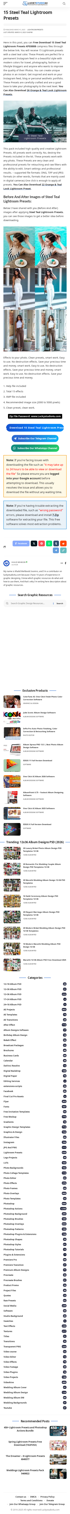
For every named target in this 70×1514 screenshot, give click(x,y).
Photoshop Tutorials (35, 1249)
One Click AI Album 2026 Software (39, 776)
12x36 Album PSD (29, 855)
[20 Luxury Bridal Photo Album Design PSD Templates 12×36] (12, 853)
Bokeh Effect (35, 1040)
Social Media (35, 1305)
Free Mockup (35, 1116)
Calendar (35, 1060)
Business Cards (35, 1055)
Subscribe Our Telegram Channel (37, 438)
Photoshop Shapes (35, 1239)
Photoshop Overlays (35, 1224)
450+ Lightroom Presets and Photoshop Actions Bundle (25, 1429)
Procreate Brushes (35, 1280)
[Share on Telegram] (56, 550)
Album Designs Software (33, 717)
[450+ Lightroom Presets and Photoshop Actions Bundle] (58, 1431)
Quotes (35, 1295)
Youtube (35, 1407)
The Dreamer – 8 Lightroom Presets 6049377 (25, 1458)
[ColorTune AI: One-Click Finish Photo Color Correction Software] (12, 701)
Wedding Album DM (35, 1397)
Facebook (35, 1091)
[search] (64, 3)
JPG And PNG (35, 1147)
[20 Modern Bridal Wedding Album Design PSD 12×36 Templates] (12, 933)
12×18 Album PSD (35, 984)
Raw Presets (35, 1300)
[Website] (61, 563)
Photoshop (35, 1203)
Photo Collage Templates (35, 1173)
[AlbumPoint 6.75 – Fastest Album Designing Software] (12, 797)
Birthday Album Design (35, 1035)
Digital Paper (35, 1076)
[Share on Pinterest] (41, 543)
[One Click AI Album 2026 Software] (12, 781)
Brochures (35, 1050)
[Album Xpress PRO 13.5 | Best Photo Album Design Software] (12, 749)
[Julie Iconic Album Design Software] (12, 717)
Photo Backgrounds (35, 1167)
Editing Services (35, 1081)
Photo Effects (35, 1183)
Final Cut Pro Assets (35, 1096)
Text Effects (35, 1326)
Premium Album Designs (35, 1270)
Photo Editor (28, 735)
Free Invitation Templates (35, 1111)
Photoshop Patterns (35, 1229)
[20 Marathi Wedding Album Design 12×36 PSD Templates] (12, 885)
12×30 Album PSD (35, 989)
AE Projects (35, 1009)
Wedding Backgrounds (35, 1402)
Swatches (35, 1321)
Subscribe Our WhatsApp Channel (37, 448)
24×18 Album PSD (35, 1004)
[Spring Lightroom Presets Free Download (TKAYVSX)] (58, 1445)
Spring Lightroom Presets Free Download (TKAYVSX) (25, 1443)
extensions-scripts (35, 1086)
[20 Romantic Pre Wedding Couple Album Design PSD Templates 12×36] (12, 869)
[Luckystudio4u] (35, 3)
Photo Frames (35, 1188)
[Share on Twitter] (34, 543)
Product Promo (35, 1285)
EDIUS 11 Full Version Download (37, 760)
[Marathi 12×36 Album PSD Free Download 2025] (12, 965)
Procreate (35, 1275)
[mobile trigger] (6, 3)
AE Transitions (35, 1019)
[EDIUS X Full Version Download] (12, 829)
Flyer (35, 1101)
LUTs (35, 1162)
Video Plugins (35, 1372)
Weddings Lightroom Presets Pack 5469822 (25, 1472)
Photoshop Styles (35, 1244)
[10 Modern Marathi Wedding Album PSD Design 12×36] (12, 949)
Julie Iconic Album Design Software (39, 712)
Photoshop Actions (35, 1208)
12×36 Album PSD (35, 994)
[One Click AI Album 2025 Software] (12, 813)
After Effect (35, 1024)
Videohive (35, 1382)
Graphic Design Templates (35, 1127)
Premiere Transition (35, 1265)
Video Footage (35, 1366)
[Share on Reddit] (63, 543)
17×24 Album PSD (35, 999)
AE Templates (35, 1014)
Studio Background (35, 1316)
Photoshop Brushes (35, 1218)
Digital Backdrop (35, 1070)
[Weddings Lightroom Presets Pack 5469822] (58, 1474)
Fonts (35, 1106)
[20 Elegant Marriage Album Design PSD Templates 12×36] (12, 917)
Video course (35, 1351)
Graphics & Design (30, 703)
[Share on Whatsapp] (49, 543)
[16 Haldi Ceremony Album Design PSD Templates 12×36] (12, 901)
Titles (35, 1336)
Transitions (35, 1341)
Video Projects (35, 1377)
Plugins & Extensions (35, 1254)
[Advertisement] (35, 648)
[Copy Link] (63, 550)
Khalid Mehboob (18, 562)
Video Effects (35, 1361)
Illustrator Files (35, 1137)
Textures (35, 1331)
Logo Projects (35, 1157)
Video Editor (35, 1356)
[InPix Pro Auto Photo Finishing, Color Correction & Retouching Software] (12, 733)
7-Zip (55, 515)
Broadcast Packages (35, 1045)
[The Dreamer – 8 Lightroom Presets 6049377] (58, 1460)
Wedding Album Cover (35, 1387)
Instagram (35, 1142)
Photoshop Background (35, 1213)
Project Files (35, 1290)
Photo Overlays (35, 1193)
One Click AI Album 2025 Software (39, 808)
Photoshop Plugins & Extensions (35, 1234)
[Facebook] (65, 563)
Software (27, 764)
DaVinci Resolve (35, 1065)
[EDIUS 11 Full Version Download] (12, 765)
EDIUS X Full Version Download (37, 824)
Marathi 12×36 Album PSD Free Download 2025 (44, 960)
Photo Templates (35, 1198)
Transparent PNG (35, 1346)
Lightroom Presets (35, 30)
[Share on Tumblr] (56, 543)
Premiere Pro (35, 1259)
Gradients (35, 1122)
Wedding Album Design (35, 1392)
